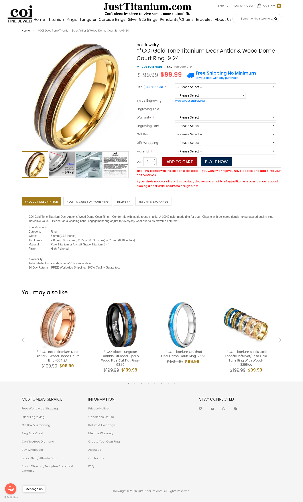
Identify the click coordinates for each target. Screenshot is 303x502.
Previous (23, 340)
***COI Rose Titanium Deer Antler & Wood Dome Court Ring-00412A (57, 356)
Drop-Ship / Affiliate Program (42, 458)
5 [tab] (155, 383)
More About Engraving (190, 101)
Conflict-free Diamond (38, 441)
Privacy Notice (98, 408)
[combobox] (257, 18)
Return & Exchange (153, 202)
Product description (41, 202)
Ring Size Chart (32, 433)
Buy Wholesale (32, 450)
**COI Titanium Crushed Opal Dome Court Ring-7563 (183, 354)
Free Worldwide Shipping (40, 408)
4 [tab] (148, 383)
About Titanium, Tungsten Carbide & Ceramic (47, 468)
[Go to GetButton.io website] (11, 497)
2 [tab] (135, 383)
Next (279, 340)
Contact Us (96, 458)
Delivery (123, 202)
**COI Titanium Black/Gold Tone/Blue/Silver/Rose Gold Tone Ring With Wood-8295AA (246, 358)
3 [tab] (141, 383)
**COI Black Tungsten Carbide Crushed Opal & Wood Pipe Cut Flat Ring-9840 (120, 358)
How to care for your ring (88, 202)
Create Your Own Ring (104, 441)
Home (26, 30)
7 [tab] (168, 383)
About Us (94, 450)
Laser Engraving (33, 417)
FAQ (91, 466)
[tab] (41, 201)
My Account (243, 6)
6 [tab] (161, 383)
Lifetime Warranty (100, 433)
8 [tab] (175, 383)
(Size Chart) (153, 87)
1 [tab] (128, 383)
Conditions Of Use (101, 417)
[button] (62, 164)
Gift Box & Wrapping (36, 425)
